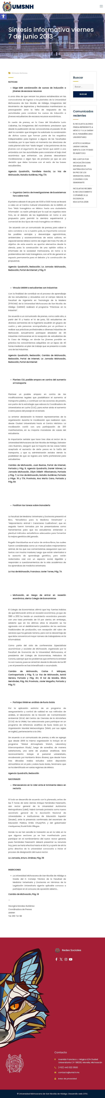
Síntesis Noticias (19, 73)
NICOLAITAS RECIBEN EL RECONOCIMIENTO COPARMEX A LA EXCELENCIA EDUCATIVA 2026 (82, 195)
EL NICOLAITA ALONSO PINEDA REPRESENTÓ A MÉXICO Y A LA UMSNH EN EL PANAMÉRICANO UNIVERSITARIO (83, 130)
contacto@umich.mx (68, 1072)
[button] (3, 16)
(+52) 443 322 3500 (68, 1067)
